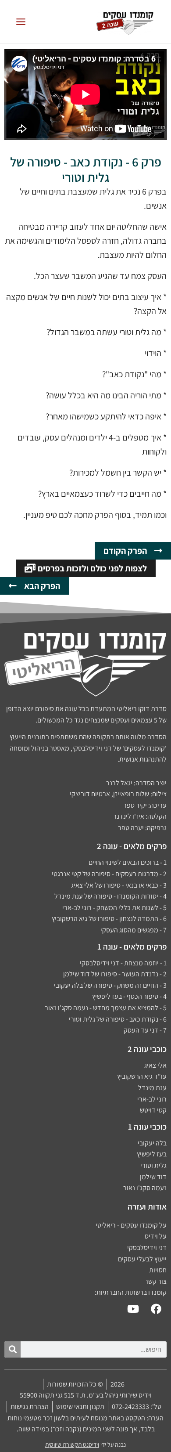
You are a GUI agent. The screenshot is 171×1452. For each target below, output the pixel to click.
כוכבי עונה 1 (147, 1126)
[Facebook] (156, 1308)
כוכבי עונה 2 (147, 1049)
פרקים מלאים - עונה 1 (132, 946)
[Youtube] (132, 1308)
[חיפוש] (12, 1349)
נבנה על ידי (85, 1444)
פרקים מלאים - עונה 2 (132, 846)
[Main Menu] (21, 22)
